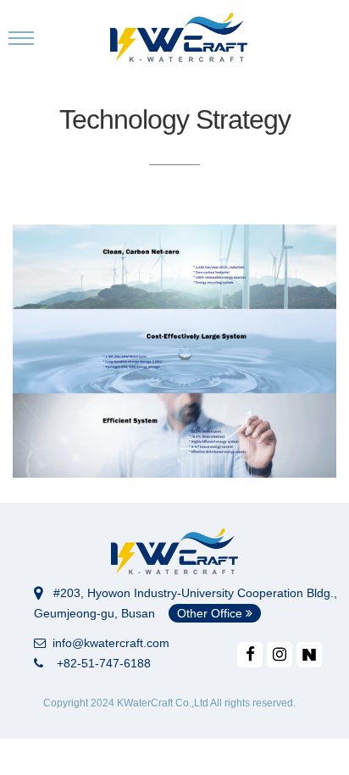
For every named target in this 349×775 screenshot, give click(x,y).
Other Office (211, 613)
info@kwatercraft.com (107, 643)
